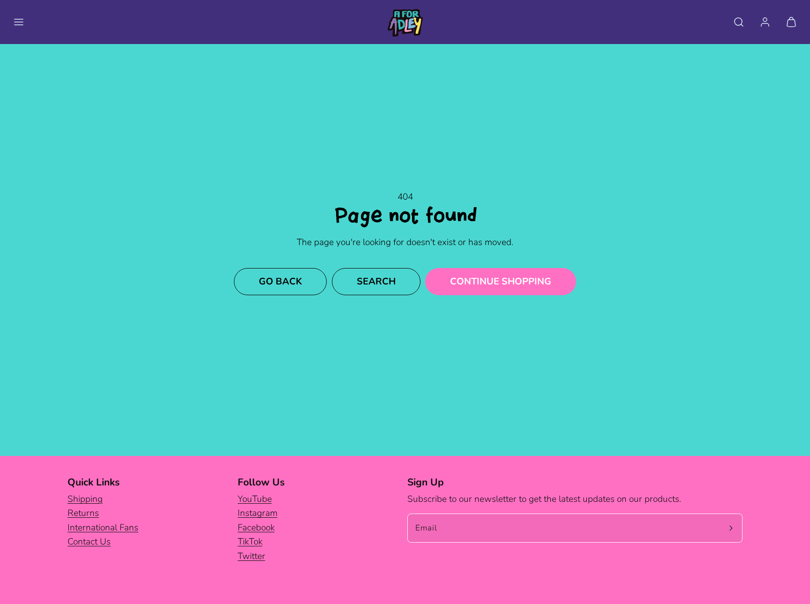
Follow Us (261, 482)
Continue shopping (500, 281)
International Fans (103, 528)
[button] (19, 22)
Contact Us (89, 542)
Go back (280, 281)
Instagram (258, 513)
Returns (83, 513)
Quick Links (94, 482)
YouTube (255, 499)
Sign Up (425, 482)
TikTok (250, 542)
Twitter (251, 556)
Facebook (256, 528)
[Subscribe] (731, 528)
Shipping (85, 499)
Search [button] (376, 281)
